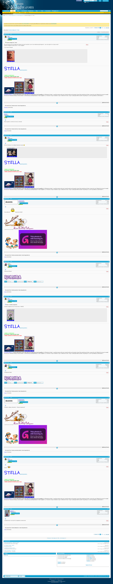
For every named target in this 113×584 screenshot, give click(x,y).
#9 (108, 456)
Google (7, 555)
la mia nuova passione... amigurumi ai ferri (11, 542)
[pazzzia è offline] (6, 264)
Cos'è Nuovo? (24, 10)
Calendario (13, 12)
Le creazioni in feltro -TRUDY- (9, 545)
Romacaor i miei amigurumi (52, 538)
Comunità (17, 12)
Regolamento (30, 10)
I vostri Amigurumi (20, 15)
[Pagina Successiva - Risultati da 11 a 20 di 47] (104, 28)
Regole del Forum (89, 565)
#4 (108, 198)
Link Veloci (27, 12)
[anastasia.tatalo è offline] (11, 202)
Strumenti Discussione (104, 32)
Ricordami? (87, 2)
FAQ (10, 12)
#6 (108, 296)
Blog (37, 10)
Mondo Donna (6, 10)
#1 (108, 34)
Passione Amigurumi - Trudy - (14, 30)
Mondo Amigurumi (12, 15)
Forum (13, 10)
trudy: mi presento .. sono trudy (9, 550)
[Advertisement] (27, 19)
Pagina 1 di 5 (97, 27)
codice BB (88, 555)
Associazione (47, 10)
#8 (108, 397)
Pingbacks (59, 562)
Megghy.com (55, 10)
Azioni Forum (22, 12)
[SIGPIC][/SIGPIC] (23, 70)
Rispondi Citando (106, 102)
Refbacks (59, 563)
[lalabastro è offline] (7, 513)
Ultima (107, 27)
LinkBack (98, 32)
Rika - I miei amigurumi (62, 538)
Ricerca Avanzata (106, 12)
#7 (108, 362)
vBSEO (59, 582)
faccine (88, 556)
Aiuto (100, 0)
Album (18, 10)
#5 (108, 261)
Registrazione (105, 0)
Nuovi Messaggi (6, 12)
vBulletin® (56, 580)
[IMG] (90, 557)
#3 (108, 135)
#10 (108, 508)
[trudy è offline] (6, 37)
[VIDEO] (91, 558)
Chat (42, 10)
